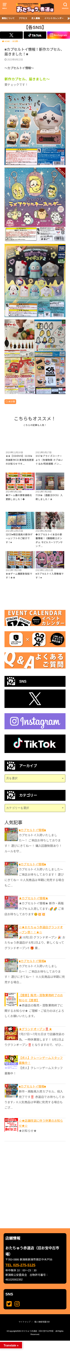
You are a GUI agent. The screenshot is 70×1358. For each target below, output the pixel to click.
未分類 (11, 401)
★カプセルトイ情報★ (33, 898)
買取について (8, 18)
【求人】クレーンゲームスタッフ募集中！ (41, 1060)
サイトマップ (25, 1322)
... (32, 1341)
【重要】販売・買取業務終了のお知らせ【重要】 (41, 998)
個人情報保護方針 (42, 1322)
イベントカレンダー (54, 18)
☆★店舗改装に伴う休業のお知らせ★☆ (41, 1123)
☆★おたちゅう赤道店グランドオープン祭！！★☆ (41, 930)
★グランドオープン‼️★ (35, 1029)
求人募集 (35, 18)
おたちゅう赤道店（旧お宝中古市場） (38, 1331)
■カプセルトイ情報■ (32, 830)
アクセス (23, 18)
